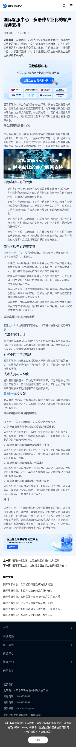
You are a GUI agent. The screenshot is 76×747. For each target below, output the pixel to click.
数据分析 (10, 393)
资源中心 (8, 653)
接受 (38, 740)
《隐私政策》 (45, 731)
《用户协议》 (30, 731)
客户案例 (8, 644)
